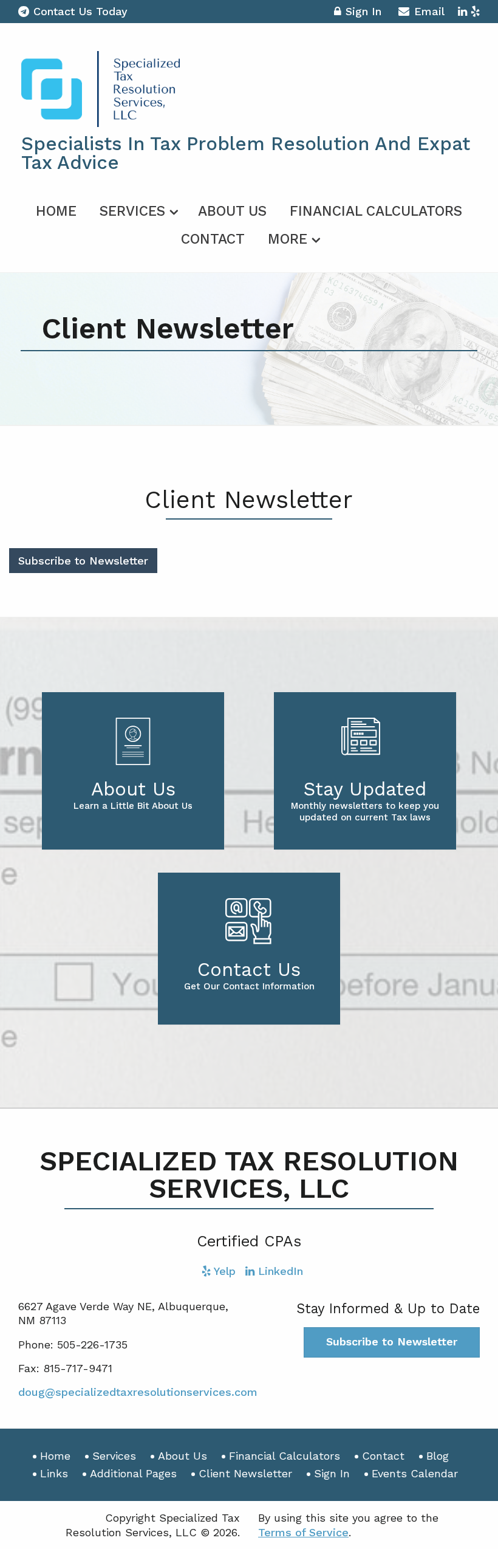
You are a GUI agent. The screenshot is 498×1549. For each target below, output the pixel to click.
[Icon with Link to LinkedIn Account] (462, 11)
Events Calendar (415, 1473)
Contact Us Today (80, 11)
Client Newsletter (245, 1473)
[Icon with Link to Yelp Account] (475, 11)
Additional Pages (133, 1473)
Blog (437, 1455)
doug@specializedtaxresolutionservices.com (138, 1392)
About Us (232, 211)
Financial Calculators (376, 211)
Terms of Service (303, 1532)
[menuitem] (56, 209)
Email (429, 11)
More (287, 239)
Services (132, 211)
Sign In (363, 11)
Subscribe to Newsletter (83, 560)
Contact (213, 239)
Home (56, 211)
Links (54, 1473)
